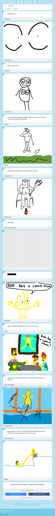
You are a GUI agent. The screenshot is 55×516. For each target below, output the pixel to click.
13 (3, 323)
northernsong (7, 217)
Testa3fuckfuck (8, 111)
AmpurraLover (7, 60)
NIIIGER (6, 479)
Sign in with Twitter (16, 494)
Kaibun (6, 331)
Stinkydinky (7, 320)
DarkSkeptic (7, 19)
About (40, 2)
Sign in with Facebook (40, 494)
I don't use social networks (27, 497)
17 (3, 429)
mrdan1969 (7, 385)
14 (3, 334)
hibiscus (6, 165)
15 (3, 375)
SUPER (12, 384)
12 (3, 282)
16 (3, 388)
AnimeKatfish (7, 176)
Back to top (5, 514)
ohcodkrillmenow (8, 425)
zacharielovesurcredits (10, 227)
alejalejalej (7, 70)
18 (3, 441)
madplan (6, 124)
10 (3, 231)
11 (3, 272)
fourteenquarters (8, 438)
